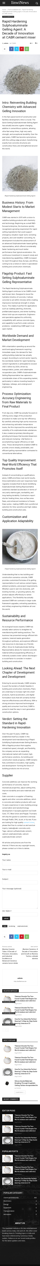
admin (6, 43)
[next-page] (7, 1030)
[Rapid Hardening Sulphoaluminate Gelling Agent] (20, 173)
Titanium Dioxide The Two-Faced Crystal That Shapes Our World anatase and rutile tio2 (26, 999)
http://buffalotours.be (20, 981)
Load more (19, 1092)
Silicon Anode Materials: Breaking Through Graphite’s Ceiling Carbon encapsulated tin (26, 1083)
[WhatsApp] (27, 49)
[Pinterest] (21, 49)
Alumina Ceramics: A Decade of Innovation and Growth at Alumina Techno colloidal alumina (29, 954)
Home (4, 10)
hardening (12, 926)
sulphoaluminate (22, 926)
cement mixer (29, 822)
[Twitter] (16, 49)
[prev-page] (3, 1030)
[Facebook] (11, 49)
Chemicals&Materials (14, 10)
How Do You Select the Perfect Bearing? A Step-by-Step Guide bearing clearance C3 (26, 1021)
